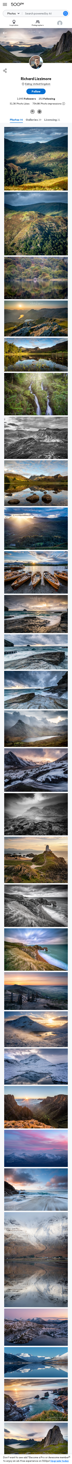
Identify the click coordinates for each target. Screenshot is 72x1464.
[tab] (16, 120)
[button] (65, 13)
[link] (36, 158)
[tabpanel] (36, 793)
